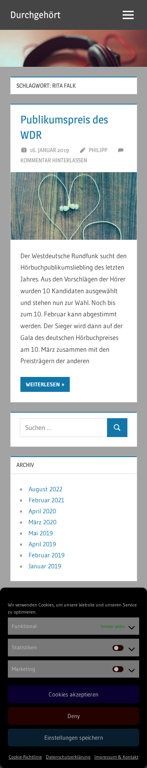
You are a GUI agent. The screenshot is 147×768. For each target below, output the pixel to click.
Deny (73, 716)
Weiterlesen (43, 384)
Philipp (98, 150)
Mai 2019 (41, 533)
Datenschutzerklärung (68, 757)
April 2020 (42, 511)
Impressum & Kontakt (116, 757)
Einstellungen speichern (73, 737)
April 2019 (42, 544)
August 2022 (45, 489)
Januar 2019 (45, 566)
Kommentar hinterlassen (53, 160)
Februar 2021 (46, 500)
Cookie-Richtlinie (25, 757)
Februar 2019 (47, 555)
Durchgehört (35, 14)
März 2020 (42, 522)
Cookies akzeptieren (73, 694)
